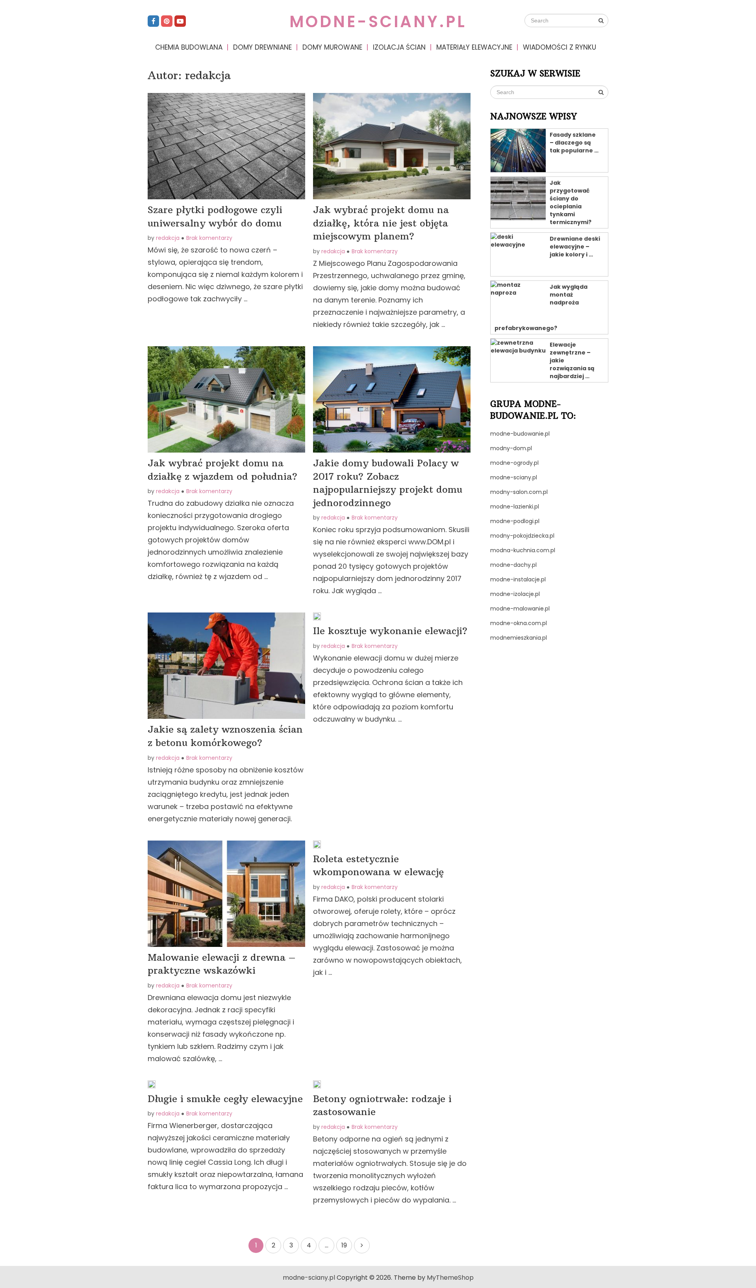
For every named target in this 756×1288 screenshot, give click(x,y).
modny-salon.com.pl (519, 492)
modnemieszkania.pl (518, 638)
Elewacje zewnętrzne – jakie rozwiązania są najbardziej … (572, 360)
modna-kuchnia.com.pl (522, 550)
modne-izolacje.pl (515, 594)
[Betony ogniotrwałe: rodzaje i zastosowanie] (317, 1084)
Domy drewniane (262, 47)
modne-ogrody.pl (514, 463)
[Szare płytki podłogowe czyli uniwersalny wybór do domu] (226, 146)
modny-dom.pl (511, 448)
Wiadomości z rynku (559, 47)
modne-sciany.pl (378, 22)
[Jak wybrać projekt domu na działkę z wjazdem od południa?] (226, 399)
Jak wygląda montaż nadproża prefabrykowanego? (541, 307)
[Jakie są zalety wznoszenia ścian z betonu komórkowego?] (226, 665)
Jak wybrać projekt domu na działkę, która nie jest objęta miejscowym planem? (381, 223)
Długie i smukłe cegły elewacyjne (225, 1098)
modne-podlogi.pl (514, 521)
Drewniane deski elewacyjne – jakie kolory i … (575, 246)
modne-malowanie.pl (520, 608)
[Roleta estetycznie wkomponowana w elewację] (317, 844)
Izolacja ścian (399, 47)
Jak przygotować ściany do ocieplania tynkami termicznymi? (570, 202)
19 (344, 1245)
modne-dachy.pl (513, 565)
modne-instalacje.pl (518, 579)
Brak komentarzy (209, 238)
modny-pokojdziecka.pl (522, 536)
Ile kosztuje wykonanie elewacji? (390, 631)
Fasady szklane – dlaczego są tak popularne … (574, 142)
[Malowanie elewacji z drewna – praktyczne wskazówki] (226, 894)
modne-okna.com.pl (518, 623)
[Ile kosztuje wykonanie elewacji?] (317, 616)
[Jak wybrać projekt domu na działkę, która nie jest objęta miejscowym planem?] (392, 146)
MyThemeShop (450, 1277)
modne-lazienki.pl (514, 506)
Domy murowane (332, 47)
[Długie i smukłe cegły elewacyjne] (152, 1084)
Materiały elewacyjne (474, 47)
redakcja (168, 238)
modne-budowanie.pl (520, 434)
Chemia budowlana (188, 47)
